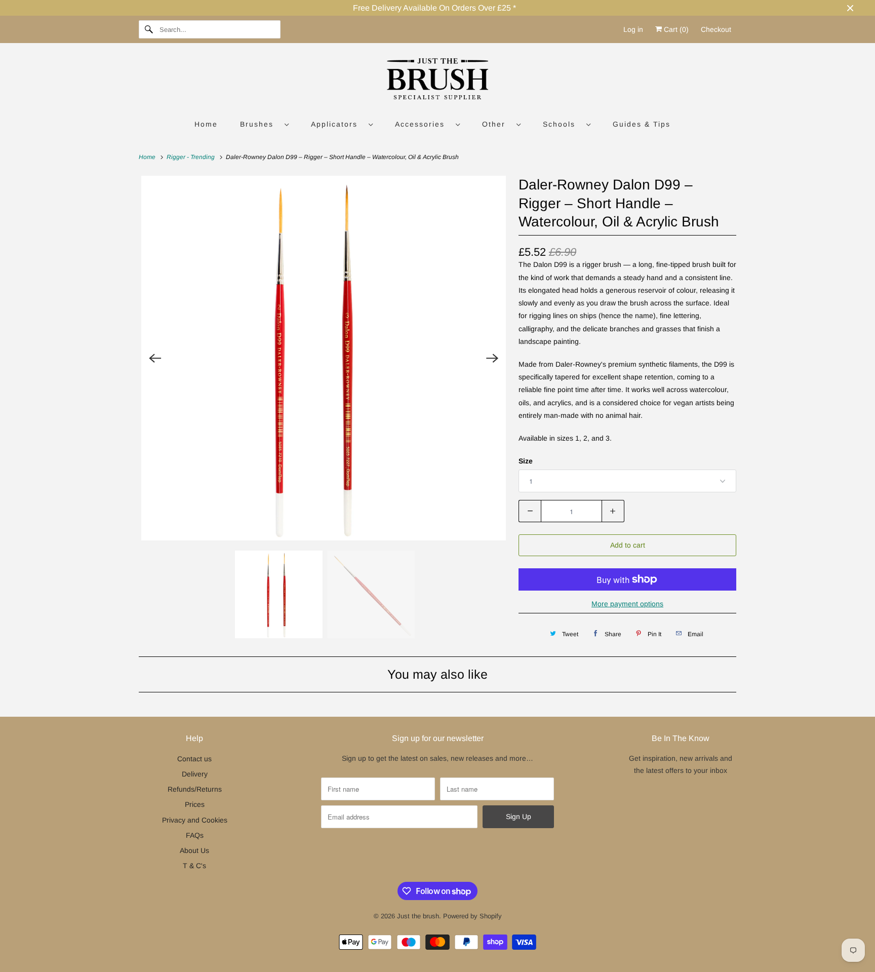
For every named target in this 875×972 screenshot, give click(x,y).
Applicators (337, 124)
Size (526, 461)
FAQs (195, 835)
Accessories (423, 124)
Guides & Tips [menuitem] (641, 124)
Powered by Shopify (472, 916)
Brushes (260, 124)
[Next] (492, 358)
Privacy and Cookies (194, 820)
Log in (633, 29)
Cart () (675, 29)
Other (496, 124)
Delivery (195, 774)
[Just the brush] (437, 80)
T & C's (194, 866)
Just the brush (418, 916)
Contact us (194, 759)
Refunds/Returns (195, 789)
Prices (195, 804)
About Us (194, 850)
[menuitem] (264, 124)
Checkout (716, 29)
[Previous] (155, 358)
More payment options (627, 604)
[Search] (149, 29)
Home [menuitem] (206, 124)
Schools (562, 124)
